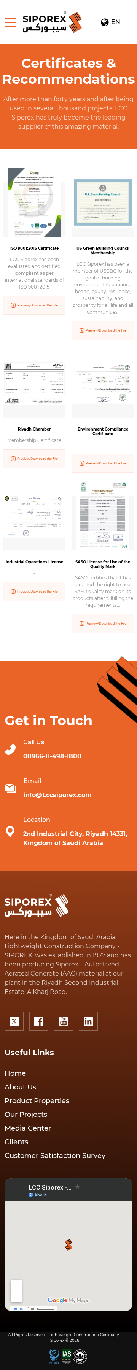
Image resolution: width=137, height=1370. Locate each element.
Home (15, 1073)
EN (110, 22)
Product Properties (37, 1101)
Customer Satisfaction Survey (55, 1156)
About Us (20, 1087)
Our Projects (26, 1114)
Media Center (28, 1128)
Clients (16, 1142)
